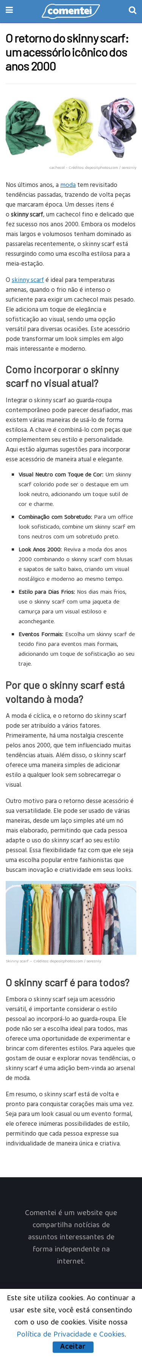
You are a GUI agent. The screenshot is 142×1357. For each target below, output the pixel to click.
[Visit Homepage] (71, 11)
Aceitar (73, 1347)
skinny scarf (28, 279)
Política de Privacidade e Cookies (71, 1334)
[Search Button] (132, 11)
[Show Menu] (9, 11)
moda (68, 184)
